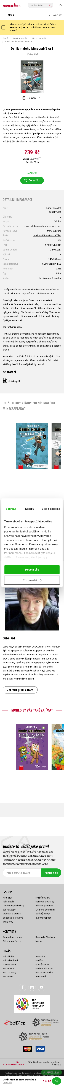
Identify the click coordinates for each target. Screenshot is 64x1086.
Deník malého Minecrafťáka (47, 235)
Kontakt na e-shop (12, 937)
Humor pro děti (39, 38)
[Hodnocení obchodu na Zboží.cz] (15, 1021)
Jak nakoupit (9, 909)
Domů (5, 38)
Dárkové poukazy (45, 901)
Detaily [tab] (29, 508)
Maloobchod (9, 964)
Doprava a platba (12, 913)
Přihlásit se (51, 873)
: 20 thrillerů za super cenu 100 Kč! (33, 29)
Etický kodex (42, 964)
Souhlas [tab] (11, 508)
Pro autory (8, 968)
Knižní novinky (43, 897)
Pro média (8, 976)
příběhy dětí (55, 211)
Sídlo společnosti (12, 941)
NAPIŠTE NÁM (53, 1072)
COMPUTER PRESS (51, 263)
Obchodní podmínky (13, 905)
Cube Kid (32, 54)
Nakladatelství (10, 960)
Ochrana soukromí (45, 909)
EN (61, 5)
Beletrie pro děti (20, 38)
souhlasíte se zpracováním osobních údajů (25, 863)
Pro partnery (9, 972)
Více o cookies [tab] (51, 508)
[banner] (19, 4)
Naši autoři (8, 901)
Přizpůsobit (30, 580)
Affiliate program (44, 905)
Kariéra (39, 960)
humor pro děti (53, 208)
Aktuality (7, 897)
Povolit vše (32, 569)
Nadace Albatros (44, 968)
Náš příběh (8, 956)
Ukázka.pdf (11, 381)
